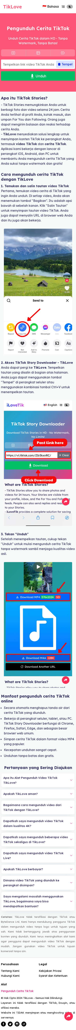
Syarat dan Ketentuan (53, 976)
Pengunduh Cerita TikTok (17, 991)
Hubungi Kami (10, 976)
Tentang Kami (10, 971)
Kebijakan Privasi (50, 971)
